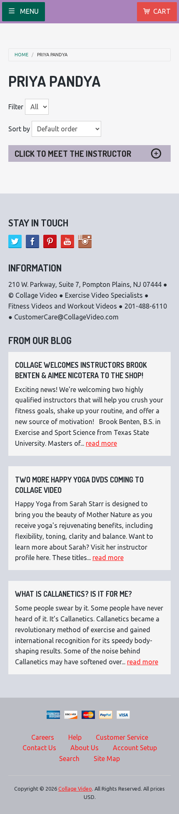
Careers (42, 737)
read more (101, 443)
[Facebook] (32, 241)
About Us (84, 747)
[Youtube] (67, 241)
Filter (15, 107)
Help (75, 737)
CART (162, 11)
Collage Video (75, 788)
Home (21, 55)
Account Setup (135, 747)
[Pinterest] (50, 241)
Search (69, 758)
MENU (28, 11)
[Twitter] (15, 241)
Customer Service (122, 737)
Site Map (107, 758)
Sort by (19, 129)
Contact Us (39, 747)
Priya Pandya (52, 55)
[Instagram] (85, 241)
